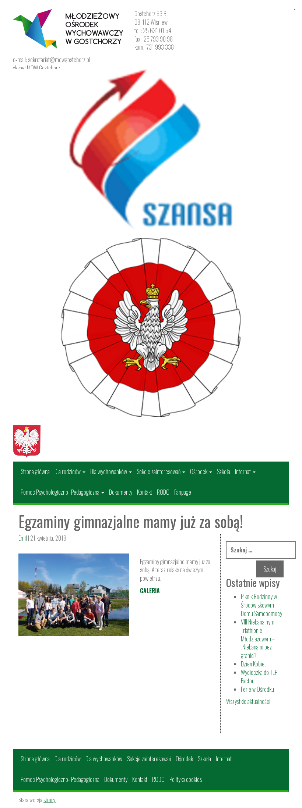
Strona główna (35, 471)
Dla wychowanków (109, 471)
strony (49, 799)
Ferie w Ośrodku (257, 689)
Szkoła (223, 471)
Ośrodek (199, 471)
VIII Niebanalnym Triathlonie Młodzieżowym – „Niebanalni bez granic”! (258, 638)
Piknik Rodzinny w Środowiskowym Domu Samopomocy (261, 605)
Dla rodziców (68, 471)
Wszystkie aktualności (248, 701)
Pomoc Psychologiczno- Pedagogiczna (61, 492)
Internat (243, 471)
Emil (22, 538)
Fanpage (182, 492)
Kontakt (144, 492)
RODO (163, 492)
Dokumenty (120, 492)
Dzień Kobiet (253, 663)
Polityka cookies (185, 779)
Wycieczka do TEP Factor (259, 676)
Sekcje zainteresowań (159, 471)
